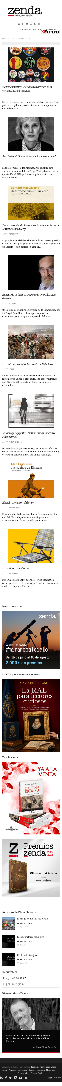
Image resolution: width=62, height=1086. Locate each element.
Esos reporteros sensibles (30, 936)
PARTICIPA (51, 29)
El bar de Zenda (24, 923)
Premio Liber (23, 1073)
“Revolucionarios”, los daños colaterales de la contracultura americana (27, 88)
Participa (41, 1070)
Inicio (4, 38)
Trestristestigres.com (40, 1067)
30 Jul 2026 (22, 945)
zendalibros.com (10, 234)
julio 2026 (11, 984)
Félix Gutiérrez (10, 573)
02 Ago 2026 (22, 926)
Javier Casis (8, 369)
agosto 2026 (13, 978)
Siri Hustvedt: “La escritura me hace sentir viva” (29, 156)
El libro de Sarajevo (27, 955)
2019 (12, 38)
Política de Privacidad (18, 1070)
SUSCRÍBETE (39, 29)
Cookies (32, 1070)
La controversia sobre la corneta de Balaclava (27, 364)
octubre (21, 38)
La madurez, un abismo (15, 568)
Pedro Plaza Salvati (12, 442)
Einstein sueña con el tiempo (18, 502)
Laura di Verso (9, 303)
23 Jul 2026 (22, 963)
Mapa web (50, 1070)
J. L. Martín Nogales (12, 507)
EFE (3, 95)
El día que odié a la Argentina (32, 918)
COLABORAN (25, 29)
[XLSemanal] (50, 32)
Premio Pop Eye (38, 1073)
